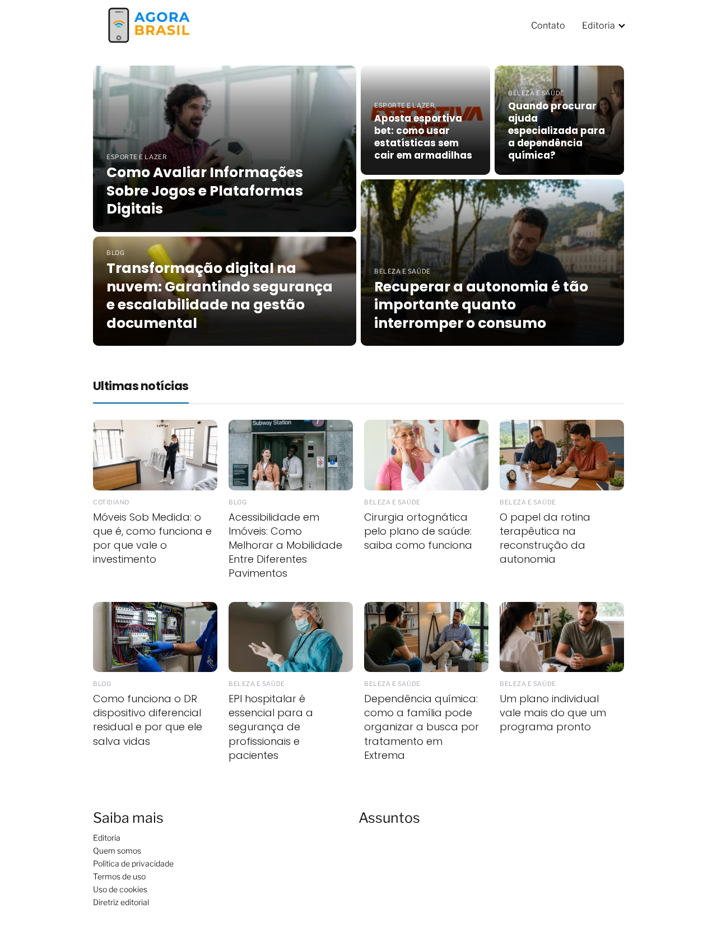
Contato (548, 25)
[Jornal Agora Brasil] (149, 24)
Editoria (598, 25)
